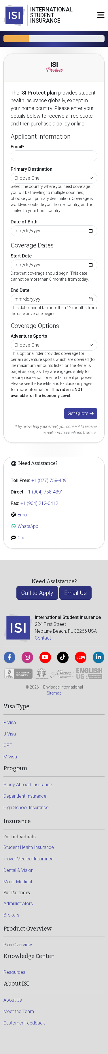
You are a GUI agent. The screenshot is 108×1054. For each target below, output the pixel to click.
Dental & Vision (18, 870)
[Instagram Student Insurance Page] (27, 657)
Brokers (11, 915)
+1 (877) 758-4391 (50, 480)
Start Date (21, 256)
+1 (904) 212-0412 (39, 503)
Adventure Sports (29, 336)
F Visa (9, 722)
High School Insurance (26, 807)
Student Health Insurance (28, 847)
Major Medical (17, 881)
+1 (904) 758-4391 (44, 492)
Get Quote (79, 413)
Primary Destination (31, 169)
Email (22, 515)
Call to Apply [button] (37, 592)
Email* (17, 147)
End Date (20, 290)
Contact (43, 638)
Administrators (18, 903)
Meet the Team (18, 1011)
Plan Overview (17, 944)
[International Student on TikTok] (63, 657)
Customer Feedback (24, 1023)
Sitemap (54, 693)
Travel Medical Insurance (28, 859)
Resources (14, 972)
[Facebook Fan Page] (9, 657)
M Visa (10, 757)
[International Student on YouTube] (45, 657)
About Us (12, 1000)
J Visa (9, 734)
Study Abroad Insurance (27, 784)
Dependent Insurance (24, 796)
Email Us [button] (75, 592)
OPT (7, 745)
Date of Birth (24, 222)
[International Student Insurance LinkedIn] (98, 657)
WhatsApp (27, 526)
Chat (21, 537)
